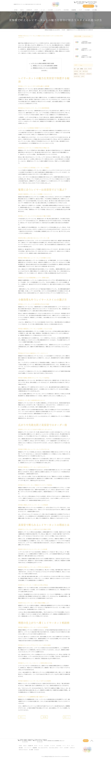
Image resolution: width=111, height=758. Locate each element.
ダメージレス (85, 71)
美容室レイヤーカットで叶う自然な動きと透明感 (45, 65)
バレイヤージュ (77, 76)
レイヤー (82, 76)
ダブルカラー (89, 73)
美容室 (81, 68)
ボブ (80, 71)
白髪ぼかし (76, 73)
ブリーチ (89, 68)
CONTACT (88, 6)
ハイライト (76, 71)
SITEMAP (36, 749)
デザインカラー (82, 73)
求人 (75, 68)
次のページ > (66, 717)
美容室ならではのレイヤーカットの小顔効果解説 (45, 68)
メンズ (85, 68)
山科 (78, 68)
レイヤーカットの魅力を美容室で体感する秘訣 (42, 63)
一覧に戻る (44, 717)
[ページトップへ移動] (92, 740)
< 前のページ (22, 717)
